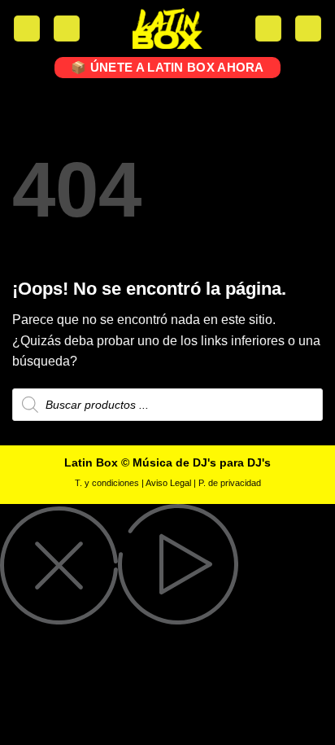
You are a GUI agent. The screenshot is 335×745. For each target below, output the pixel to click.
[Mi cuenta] (67, 28)
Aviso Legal (168, 483)
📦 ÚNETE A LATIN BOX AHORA (167, 67)
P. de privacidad (229, 483)
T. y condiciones (107, 483)
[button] (27, 28)
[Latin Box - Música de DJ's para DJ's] (167, 28)
